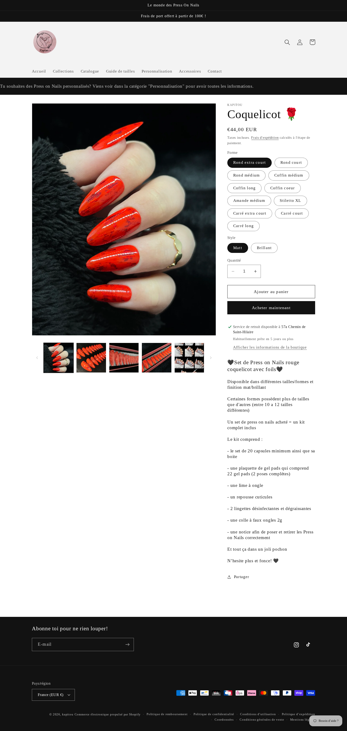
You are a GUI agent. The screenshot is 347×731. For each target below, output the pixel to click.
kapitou (67, 714)
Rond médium (246, 175)
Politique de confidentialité (214, 714)
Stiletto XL (290, 200)
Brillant (264, 248)
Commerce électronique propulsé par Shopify (108, 714)
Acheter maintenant (271, 307)
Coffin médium (288, 175)
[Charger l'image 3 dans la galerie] (124, 357)
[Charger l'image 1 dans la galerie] (58, 357)
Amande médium (249, 200)
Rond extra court (249, 162)
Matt (237, 248)
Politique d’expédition (298, 714)
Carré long (243, 226)
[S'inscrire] (127, 644)
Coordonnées (224, 719)
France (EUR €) (50, 695)
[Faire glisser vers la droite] (211, 357)
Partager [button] (241, 577)
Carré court (292, 213)
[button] (287, 42)
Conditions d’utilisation (258, 714)
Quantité (234, 260)
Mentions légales (302, 719)
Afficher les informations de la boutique (270, 347)
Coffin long (244, 188)
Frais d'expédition (265, 137)
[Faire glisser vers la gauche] (37, 357)
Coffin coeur (282, 188)
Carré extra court (249, 213)
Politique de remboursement (167, 714)
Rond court (291, 162)
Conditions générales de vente (262, 719)
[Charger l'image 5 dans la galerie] (189, 357)
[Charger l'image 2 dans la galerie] (91, 357)
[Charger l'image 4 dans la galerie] (156, 357)
